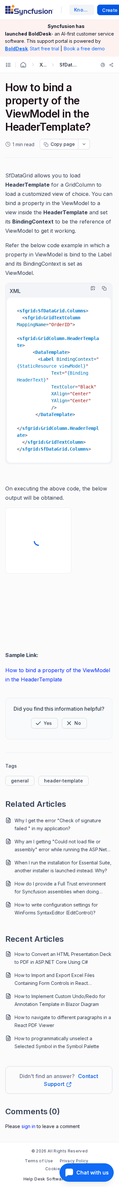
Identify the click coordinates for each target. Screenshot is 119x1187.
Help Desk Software (44, 1178)
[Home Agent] (23, 65)
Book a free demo (84, 48)
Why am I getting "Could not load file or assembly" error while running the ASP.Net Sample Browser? (61, 846)
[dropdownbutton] (84, 144)
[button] (44, 723)
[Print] (103, 65)
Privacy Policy (74, 1160)
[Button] (74, 723)
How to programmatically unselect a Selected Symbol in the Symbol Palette (57, 1042)
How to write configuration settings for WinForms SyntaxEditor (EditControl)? (56, 908)
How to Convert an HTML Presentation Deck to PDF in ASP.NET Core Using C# (63, 958)
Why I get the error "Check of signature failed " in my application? (58, 824)
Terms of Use (39, 1160)
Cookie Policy (59, 1168)
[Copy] (102, 288)
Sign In (28, 1126)
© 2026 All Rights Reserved (59, 1150)
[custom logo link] (29, 10)
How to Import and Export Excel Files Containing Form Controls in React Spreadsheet (55, 979)
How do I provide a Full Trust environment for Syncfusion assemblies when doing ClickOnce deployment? (60, 888)
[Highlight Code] (91, 288)
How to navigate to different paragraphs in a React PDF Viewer (63, 1021)
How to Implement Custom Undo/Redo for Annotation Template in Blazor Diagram (60, 1000)
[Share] (111, 65)
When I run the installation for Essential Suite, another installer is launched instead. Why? (63, 866)
